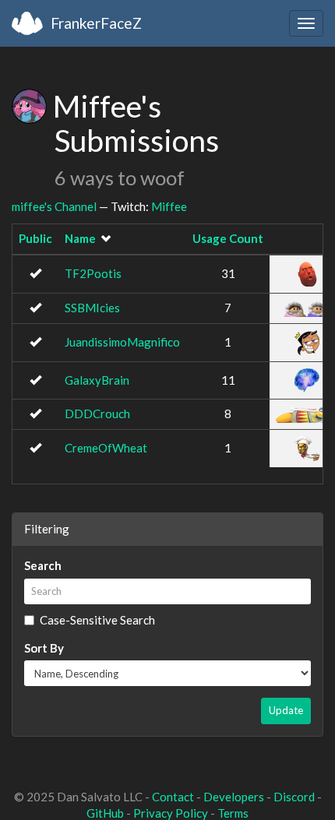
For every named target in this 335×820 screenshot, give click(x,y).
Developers (233, 797)
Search (43, 565)
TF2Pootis (93, 273)
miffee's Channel (54, 206)
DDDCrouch (97, 413)
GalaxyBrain (97, 380)
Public (35, 238)
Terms (233, 813)
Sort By (44, 648)
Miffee (169, 206)
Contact (173, 797)
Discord (294, 797)
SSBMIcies (92, 308)
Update (286, 710)
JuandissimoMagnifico (122, 342)
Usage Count (227, 238)
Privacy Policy (170, 813)
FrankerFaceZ (96, 23)
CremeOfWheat (106, 448)
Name (80, 238)
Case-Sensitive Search (97, 620)
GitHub (105, 813)
